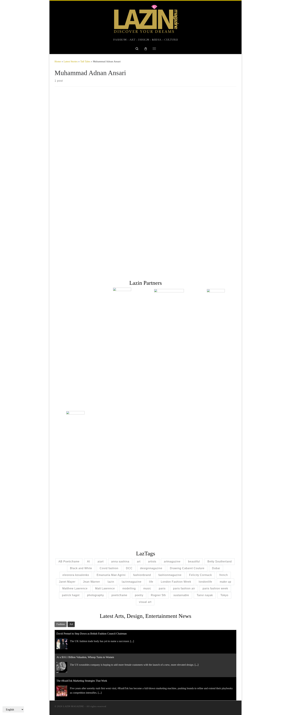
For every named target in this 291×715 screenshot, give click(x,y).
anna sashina (120, 561)
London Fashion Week (176, 581)
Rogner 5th (158, 595)
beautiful (194, 561)
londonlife (205, 581)
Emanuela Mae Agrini (111, 575)
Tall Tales (85, 61)
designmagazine (151, 568)
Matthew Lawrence (75, 588)
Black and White (81, 568)
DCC (129, 568)
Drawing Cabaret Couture (187, 568)
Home (58, 61)
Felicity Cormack (200, 575)
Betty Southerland (219, 561)
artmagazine (172, 561)
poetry (139, 595)
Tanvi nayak (205, 595)
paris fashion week (215, 588)
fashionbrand (142, 575)
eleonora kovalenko (75, 575)
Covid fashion (109, 568)
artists (152, 561)
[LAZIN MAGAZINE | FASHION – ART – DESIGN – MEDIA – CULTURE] (145, 19)
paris (162, 588)
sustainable (181, 595)
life (151, 581)
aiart (101, 561)
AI (88, 561)
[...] (132, 641)
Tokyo (224, 595)
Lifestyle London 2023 (84, 219)
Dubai (216, 568)
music (147, 588)
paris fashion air (184, 588)
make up (225, 581)
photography (95, 595)
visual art (145, 601)
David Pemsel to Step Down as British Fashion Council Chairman (91, 633)
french (223, 575)
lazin (111, 581)
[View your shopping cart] (145, 48)
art (138, 561)
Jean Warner (91, 581)
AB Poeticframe (68, 561)
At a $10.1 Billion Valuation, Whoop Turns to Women (85, 657)
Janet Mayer (67, 581)
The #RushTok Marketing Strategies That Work (81, 680)
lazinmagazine (131, 581)
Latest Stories (71, 61)
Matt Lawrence (105, 588)
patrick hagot (70, 595)
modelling (129, 588)
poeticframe (119, 595)
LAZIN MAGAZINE (73, 706)
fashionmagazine (170, 575)
